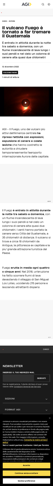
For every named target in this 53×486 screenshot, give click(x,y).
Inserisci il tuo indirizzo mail (18, 372)
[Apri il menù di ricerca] (43, 4)
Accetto (26, 465)
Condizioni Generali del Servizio (27, 387)
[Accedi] (49, 4)
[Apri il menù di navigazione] (4, 4)
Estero (12, 21)
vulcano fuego (10, 72)
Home (4, 21)
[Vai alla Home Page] (26, 4)
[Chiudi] (50, 418)
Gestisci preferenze (26, 481)
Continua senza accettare (26, 473)
